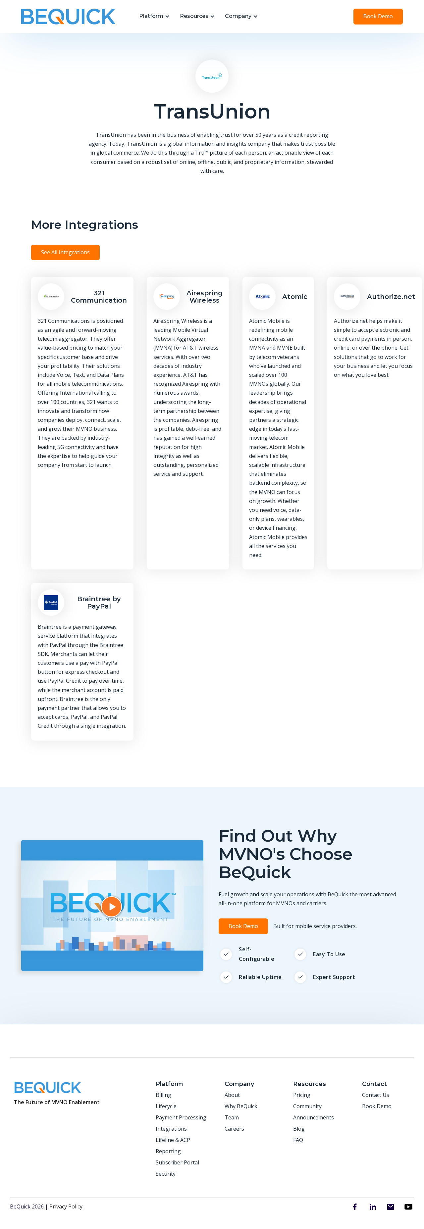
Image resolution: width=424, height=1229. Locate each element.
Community (307, 1106)
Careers (234, 1128)
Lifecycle (166, 1106)
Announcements (313, 1117)
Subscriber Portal (177, 1162)
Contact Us (375, 1095)
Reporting (168, 1151)
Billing (163, 1095)
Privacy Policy (65, 1206)
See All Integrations (65, 252)
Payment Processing (181, 1117)
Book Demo (378, 16)
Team (232, 1117)
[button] (152, 16)
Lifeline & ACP (173, 1140)
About (232, 1095)
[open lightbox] (112, 905)
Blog (299, 1128)
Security (166, 1173)
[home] (68, 17)
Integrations (171, 1128)
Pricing (301, 1095)
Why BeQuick (241, 1106)
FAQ (298, 1140)
